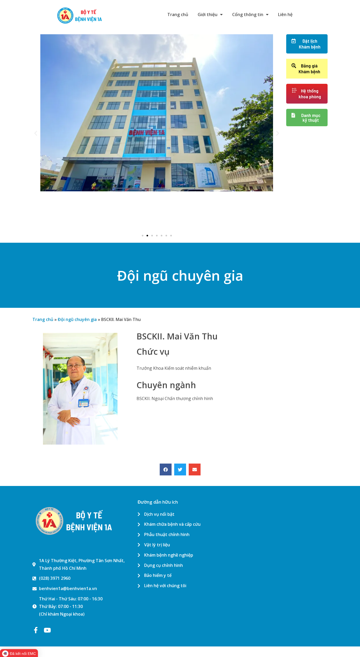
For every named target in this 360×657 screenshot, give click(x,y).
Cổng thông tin (247, 14)
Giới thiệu (207, 14)
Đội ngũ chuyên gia (77, 319)
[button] (142, 235)
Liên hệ (285, 14)
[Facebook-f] (35, 630)
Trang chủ (177, 14)
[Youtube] (47, 630)
